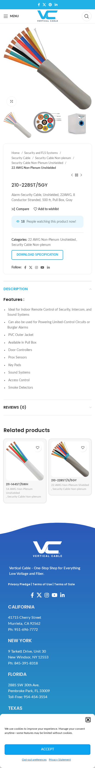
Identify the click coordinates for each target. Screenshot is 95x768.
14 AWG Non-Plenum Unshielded (19, 491)
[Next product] (81, 175)
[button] (88, 719)
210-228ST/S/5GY (64, 480)
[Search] (87, 16)
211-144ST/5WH (17, 484)
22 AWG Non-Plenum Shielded (70, 485)
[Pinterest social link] (50, 5)
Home (16, 153)
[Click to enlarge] (11, 101)
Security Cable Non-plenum (53, 158)
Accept (47, 749)
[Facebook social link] (38, 5)
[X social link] (44, 5)
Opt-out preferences (34, 759)
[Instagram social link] (36, 267)
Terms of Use (42, 584)
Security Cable (21, 158)
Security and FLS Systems (41, 153)
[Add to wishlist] (37, 448)
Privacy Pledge (19, 584)
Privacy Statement (60, 759)
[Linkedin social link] (56, 5)
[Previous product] (72, 175)
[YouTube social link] (42, 267)
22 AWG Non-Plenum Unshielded (34, 167)
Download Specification (37, 254)
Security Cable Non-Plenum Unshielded (38, 163)
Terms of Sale (64, 584)
